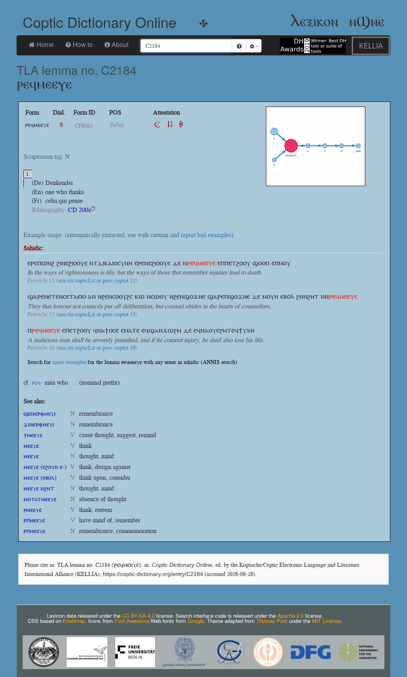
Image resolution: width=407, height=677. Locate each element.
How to (83, 44)
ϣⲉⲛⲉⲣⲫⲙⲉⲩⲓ (39, 413)
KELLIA (371, 46)
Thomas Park (271, 620)
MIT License (326, 620)
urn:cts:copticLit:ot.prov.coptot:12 (97, 280)
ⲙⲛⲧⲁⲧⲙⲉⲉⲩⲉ (39, 499)
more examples (69, 362)
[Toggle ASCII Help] (239, 46)
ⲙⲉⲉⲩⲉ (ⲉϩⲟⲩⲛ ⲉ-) (44, 467)
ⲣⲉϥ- (37, 382)
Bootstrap (74, 620)
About (120, 44)
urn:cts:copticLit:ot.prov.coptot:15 (97, 314)
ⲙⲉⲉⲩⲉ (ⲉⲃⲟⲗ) (39, 477)
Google (196, 620)
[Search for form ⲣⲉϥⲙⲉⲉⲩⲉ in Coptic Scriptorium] (157, 125)
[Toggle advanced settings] (254, 46)
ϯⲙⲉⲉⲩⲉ (33, 435)
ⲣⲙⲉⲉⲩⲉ (32, 510)
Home (45, 44)
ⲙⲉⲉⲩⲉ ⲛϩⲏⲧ (38, 488)
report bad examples (206, 235)
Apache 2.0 (290, 615)
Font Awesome (131, 620)
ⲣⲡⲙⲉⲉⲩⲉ (34, 520)
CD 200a (79, 210)
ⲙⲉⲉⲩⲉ (31, 446)
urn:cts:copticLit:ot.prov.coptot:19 (97, 348)
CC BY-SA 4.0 (138, 615)
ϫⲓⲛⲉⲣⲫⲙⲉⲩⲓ (38, 424)
